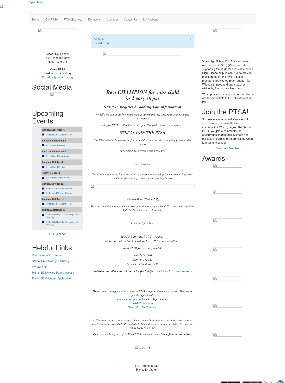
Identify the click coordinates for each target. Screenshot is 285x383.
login (32, 2)
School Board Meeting (56, 145)
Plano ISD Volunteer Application (51, 278)
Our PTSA (51, 19)
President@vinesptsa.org (57, 77)
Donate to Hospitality (129, 299)
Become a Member (227, 148)
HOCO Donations (143, 303)
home (40, 2)
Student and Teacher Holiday (59, 134)
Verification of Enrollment (47, 255)
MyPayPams (39, 267)
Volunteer (112, 19)
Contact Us (130, 19)
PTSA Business (73, 19)
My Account (150, 19)
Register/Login (143, 163)
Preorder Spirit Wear (143, 223)
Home (36, 19)
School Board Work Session (58, 156)
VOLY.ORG (178, 324)
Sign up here (184, 271)
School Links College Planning (50, 261)
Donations (94, 19)
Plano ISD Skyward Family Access (53, 272)
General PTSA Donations (143, 306)
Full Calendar (57, 234)
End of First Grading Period (58, 177)
